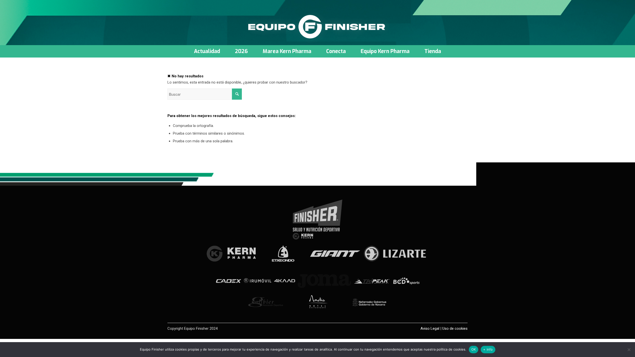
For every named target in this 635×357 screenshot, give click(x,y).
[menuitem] (207, 51)
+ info (488, 349)
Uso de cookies (455, 328)
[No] (628, 349)
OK (473, 349)
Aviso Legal (429, 328)
